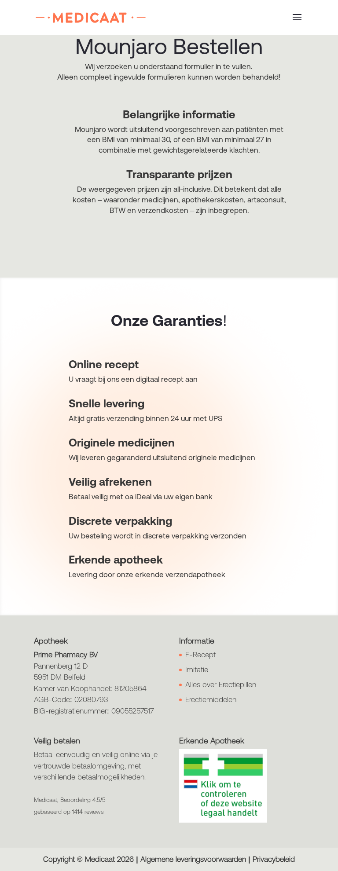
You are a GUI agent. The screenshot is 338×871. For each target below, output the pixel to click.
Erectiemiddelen (210, 699)
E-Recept (200, 654)
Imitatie (196, 669)
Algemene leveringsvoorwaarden (193, 859)
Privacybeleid (274, 859)
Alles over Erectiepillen (220, 684)
